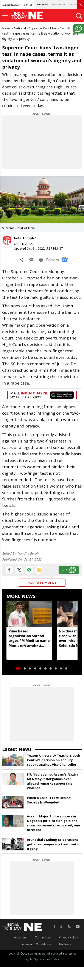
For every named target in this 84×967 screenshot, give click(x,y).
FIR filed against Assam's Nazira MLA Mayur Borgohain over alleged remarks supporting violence (52, 781)
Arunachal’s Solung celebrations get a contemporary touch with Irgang (53, 844)
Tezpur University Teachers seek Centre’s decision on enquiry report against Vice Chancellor (53, 760)
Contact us (42, 937)
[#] (29, 570)
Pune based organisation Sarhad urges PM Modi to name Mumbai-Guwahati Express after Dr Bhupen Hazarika (29, 638)
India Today (58, 4)
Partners (65, 944)
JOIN (65, 570)
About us (20, 937)
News (6, 28)
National (20, 28)
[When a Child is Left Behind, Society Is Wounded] (12, 802)
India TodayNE (25, 238)
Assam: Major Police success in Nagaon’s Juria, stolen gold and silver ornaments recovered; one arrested (53, 823)
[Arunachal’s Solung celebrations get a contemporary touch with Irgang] (12, 844)
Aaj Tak (73, 4)
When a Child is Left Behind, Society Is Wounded (49, 800)
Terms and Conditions (35, 944)
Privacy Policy (68, 937)
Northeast (42, 4)
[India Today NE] (28, 16)
